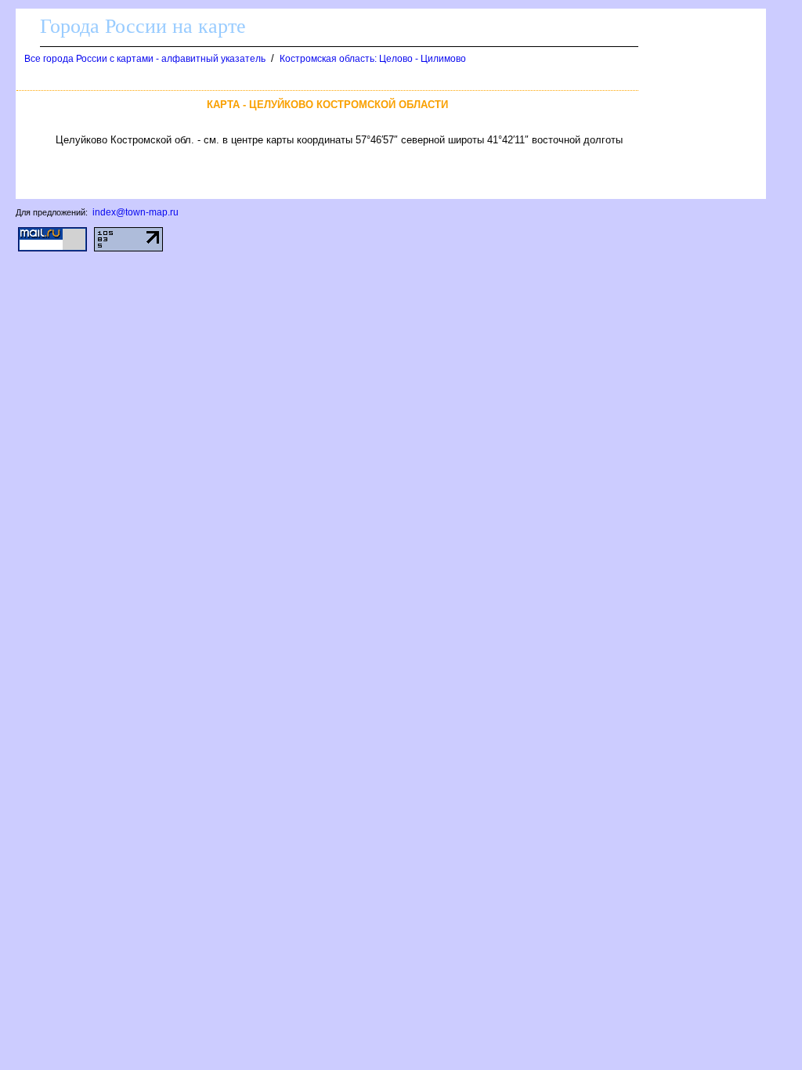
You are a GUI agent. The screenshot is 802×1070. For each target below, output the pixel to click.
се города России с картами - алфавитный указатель (145, 58)
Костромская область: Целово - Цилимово (373, 58)
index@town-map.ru (135, 212)
